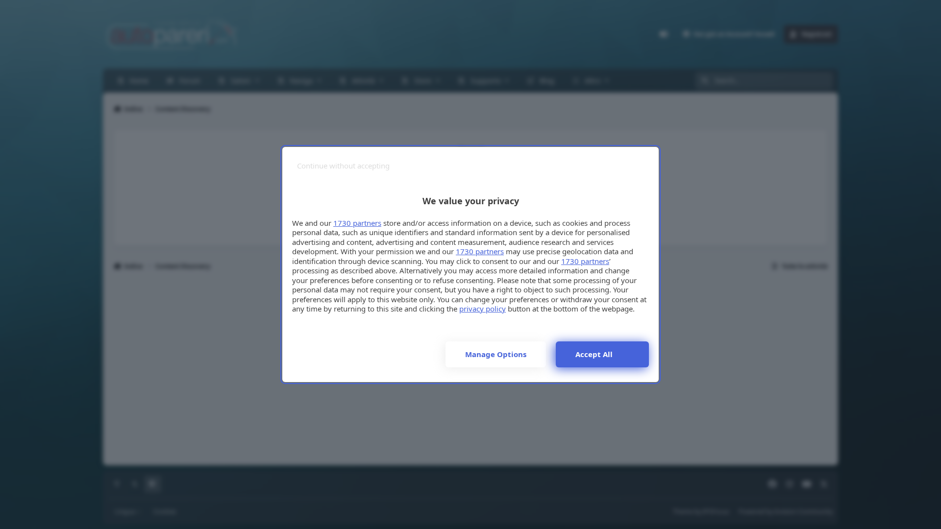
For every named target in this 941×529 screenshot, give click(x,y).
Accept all (594, 354)
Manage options (495, 354)
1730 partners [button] (357, 223)
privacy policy (482, 308)
